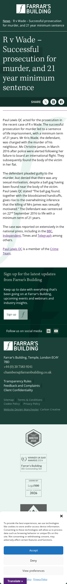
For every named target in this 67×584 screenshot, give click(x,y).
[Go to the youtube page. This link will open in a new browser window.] (56, 331)
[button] (61, 516)
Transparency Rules (17, 381)
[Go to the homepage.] (33, 12)
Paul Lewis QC (12, 249)
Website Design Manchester (21, 409)
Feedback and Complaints (22, 386)
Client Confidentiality (18, 390)
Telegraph (45, 236)
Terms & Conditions (30, 400)
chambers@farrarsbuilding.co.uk (28, 372)
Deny (33, 561)
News (6, 21)
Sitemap (9, 400)
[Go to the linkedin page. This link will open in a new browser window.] (48, 331)
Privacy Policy (40, 579)
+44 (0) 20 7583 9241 (18, 367)
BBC (49, 231)
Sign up (11, 314)
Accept (33, 550)
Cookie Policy (12, 403)
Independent (12, 236)
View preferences (33, 571)
